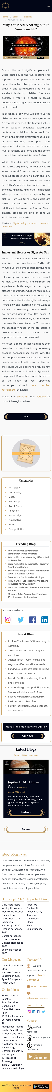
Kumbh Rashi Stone (12, 1030)
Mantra (13, 524)
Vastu (12, 497)
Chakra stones (9, 1040)
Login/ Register (35, 928)
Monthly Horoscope (12, 911)
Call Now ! (27, 735)
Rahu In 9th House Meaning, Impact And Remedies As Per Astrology (28, 582)
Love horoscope (10, 939)
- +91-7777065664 (38, 986)
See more (26, 829)
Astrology (14, 487)
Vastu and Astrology (13, 1068)
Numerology (16, 492)
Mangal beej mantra (12, 1026)
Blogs (15, 17)
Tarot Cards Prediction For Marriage (26, 577)
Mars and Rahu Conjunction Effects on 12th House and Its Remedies (27, 596)
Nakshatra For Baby (12, 1043)
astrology (27, 17)
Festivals (14, 510)
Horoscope (15, 501)
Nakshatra (15, 520)
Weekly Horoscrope (12, 908)
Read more (26, 812)
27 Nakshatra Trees (12, 1033)
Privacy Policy (34, 911)
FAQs (29, 925)
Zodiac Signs (16, 515)
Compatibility (16, 529)
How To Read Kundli (13, 1037)
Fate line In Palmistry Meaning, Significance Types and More (23, 552)
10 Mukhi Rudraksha (13, 1016)
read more (22, 787)
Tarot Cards (16, 506)
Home (5, 17)
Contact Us (33, 908)
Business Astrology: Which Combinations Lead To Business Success (28, 572)
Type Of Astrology (12, 1064)
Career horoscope (12, 935)
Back (26, 416)
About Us (32, 904)
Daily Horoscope (11, 904)
